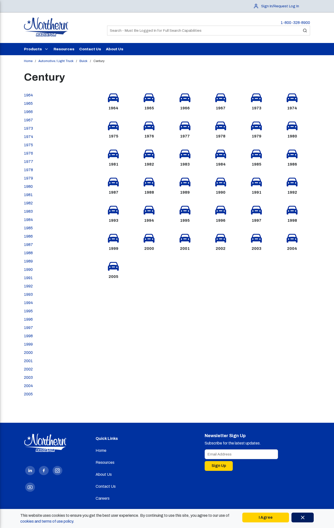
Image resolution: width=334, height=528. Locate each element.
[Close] (302, 517)
